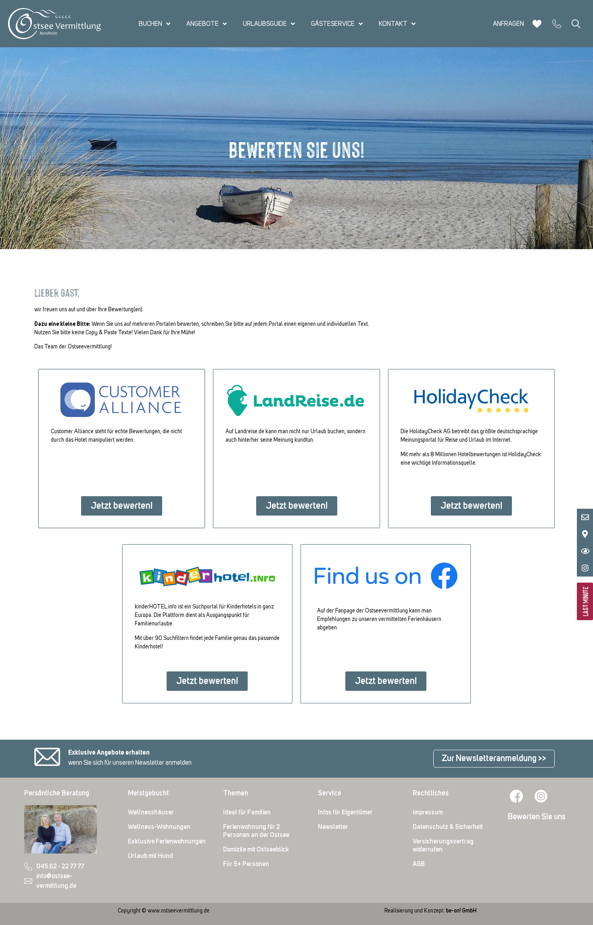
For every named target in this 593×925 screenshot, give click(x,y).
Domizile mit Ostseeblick (256, 849)
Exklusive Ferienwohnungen (167, 841)
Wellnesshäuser (151, 812)
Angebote (202, 24)
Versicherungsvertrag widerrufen (443, 845)
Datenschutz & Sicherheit (448, 827)
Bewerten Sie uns (537, 817)
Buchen (150, 24)
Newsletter (333, 827)
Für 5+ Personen (246, 864)
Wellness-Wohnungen (159, 827)
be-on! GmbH (461, 911)
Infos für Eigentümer (345, 812)
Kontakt (393, 24)
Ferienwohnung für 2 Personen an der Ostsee (256, 831)
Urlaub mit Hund (150, 856)
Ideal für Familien (247, 812)
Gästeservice (333, 24)
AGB (419, 864)
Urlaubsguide (265, 24)
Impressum (428, 812)
